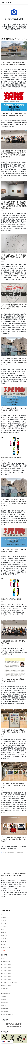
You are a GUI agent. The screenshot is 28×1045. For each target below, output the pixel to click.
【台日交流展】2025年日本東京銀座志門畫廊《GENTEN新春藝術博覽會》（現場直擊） (13, 839)
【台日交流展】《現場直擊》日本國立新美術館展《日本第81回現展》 (13, 409)
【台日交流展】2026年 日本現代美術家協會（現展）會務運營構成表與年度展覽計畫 (13, 257)
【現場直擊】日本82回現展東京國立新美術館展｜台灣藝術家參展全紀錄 (13, 114)
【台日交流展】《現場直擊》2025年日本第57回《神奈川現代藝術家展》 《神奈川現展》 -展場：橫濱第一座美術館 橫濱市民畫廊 (14, 361)
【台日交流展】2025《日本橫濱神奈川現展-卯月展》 (13, 642)
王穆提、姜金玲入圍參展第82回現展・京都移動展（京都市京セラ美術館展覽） (14, 63)
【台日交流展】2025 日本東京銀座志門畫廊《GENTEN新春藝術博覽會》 (13, 874)
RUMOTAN (9, 1023)
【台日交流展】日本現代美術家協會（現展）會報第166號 (12, 680)
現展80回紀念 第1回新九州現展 (11, 458)
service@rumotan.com (14, 1026)
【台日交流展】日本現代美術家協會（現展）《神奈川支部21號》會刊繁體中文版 (13, 732)
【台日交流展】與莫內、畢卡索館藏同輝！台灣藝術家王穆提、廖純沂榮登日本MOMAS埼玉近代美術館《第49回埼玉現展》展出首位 (14, 205)
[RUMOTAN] (4, 1019)
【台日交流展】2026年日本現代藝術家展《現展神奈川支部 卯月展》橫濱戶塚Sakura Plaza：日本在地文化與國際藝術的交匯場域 (13, 154)
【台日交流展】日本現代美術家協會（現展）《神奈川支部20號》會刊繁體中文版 (13, 786)
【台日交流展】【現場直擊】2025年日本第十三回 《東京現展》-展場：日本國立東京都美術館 (14, 307)
